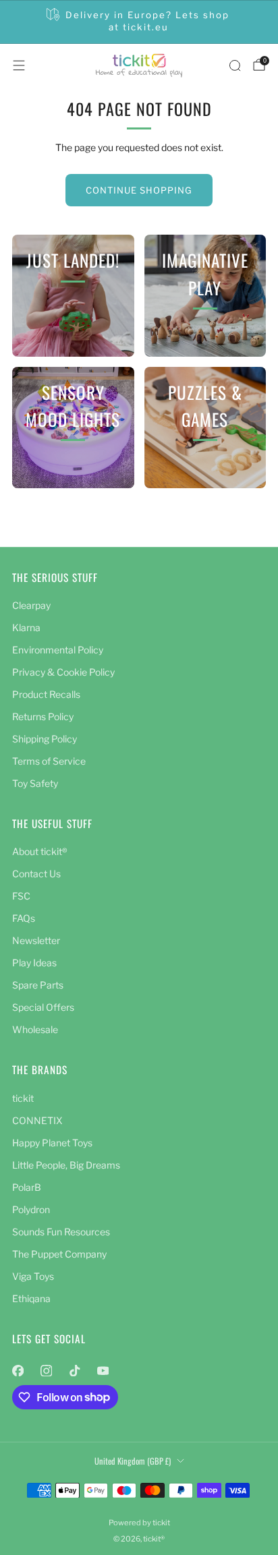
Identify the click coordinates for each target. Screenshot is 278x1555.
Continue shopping (139, 190)
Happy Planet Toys (52, 1142)
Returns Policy (43, 716)
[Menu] (19, 65)
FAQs (23, 918)
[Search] (235, 65)
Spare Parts (37, 985)
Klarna (26, 627)
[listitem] (139, 22)
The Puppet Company (59, 1254)
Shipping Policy (44, 738)
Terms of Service (49, 761)
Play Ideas (34, 962)
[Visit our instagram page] (46, 1371)
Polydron (31, 1209)
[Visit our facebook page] (17, 1371)
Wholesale (35, 1029)
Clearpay (31, 605)
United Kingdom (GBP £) (132, 1461)
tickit (23, 1098)
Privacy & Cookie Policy (63, 672)
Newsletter (36, 940)
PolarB (26, 1187)
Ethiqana (31, 1298)
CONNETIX (37, 1120)
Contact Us (36, 873)
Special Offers (43, 1007)
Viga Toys (33, 1276)
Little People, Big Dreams (66, 1165)
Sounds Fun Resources (61, 1231)
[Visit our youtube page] (102, 1371)
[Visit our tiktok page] (74, 1371)
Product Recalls (46, 694)
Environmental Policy (57, 649)
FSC (21, 896)
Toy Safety (35, 783)
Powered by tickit (139, 1522)
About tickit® (39, 851)
